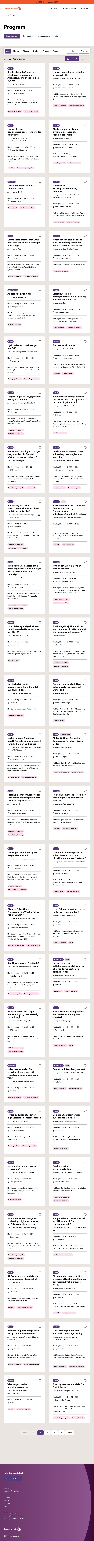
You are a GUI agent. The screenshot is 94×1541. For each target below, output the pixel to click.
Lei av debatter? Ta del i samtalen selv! (20, 187)
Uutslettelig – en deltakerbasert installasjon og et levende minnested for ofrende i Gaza (68, 967)
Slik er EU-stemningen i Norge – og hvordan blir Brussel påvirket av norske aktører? (23, 454)
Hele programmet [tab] (12, 36)
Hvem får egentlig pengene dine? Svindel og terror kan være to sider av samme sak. (68, 242)
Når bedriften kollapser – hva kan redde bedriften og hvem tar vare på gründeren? (68, 399)
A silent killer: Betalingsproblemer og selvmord (65, 188)
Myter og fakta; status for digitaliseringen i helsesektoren (24, 1116)
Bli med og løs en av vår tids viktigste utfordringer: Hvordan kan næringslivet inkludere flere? (70, 1280)
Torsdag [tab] (46, 51)
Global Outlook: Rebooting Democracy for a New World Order (68, 741)
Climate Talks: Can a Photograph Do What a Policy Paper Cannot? (23, 912)
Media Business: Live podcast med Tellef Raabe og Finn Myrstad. (68, 1014)
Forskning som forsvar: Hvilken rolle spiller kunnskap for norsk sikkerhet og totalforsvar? (23, 797)
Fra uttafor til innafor (64, 345)
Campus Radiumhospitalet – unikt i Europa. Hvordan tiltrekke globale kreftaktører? (69, 855)
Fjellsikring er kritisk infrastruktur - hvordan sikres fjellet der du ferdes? (23, 508)
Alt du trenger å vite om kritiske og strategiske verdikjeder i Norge (65, 132)
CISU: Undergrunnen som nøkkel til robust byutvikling (67, 1332)
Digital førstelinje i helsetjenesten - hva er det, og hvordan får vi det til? (69, 296)
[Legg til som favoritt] (40, 68)
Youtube (7, 1504)
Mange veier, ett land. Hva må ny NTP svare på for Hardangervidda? (69, 1221)
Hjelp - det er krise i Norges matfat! (22, 347)
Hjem (6, 15)
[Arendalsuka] (12, 8)
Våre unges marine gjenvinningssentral (17, 1386)
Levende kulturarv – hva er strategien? (21, 1167)
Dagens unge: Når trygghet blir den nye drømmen (24, 398)
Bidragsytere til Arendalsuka (14, 1519)
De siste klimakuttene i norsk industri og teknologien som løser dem (68, 454)
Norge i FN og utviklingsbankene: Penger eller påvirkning (24, 132)
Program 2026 (9, 1488)
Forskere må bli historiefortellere (62, 1167)
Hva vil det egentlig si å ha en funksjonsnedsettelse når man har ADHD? (23, 629)
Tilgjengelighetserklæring (13, 1516)
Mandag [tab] (16, 51)
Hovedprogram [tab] (27, 36)
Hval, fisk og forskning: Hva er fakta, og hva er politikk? (69, 910)
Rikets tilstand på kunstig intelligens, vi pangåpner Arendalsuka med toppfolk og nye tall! (23, 76)
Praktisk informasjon (11, 1491)
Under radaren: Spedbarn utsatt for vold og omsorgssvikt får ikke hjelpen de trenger (24, 741)
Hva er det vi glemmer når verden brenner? (67, 567)
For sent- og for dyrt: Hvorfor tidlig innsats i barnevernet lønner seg (69, 687)
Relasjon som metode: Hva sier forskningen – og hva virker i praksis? (69, 797)
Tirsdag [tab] (26, 51)
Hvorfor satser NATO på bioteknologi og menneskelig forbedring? (22, 1014)
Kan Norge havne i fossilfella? (23, 963)
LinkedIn (7, 1501)
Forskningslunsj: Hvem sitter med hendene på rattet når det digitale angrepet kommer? (69, 629)
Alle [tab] (7, 51)
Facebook (7, 1498)
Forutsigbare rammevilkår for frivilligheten (68, 1386)
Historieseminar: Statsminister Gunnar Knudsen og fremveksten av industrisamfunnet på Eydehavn (69, 509)
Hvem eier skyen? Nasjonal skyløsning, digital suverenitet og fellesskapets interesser (23, 1221)
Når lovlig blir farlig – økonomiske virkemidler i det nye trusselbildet (22, 687)
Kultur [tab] (56, 36)
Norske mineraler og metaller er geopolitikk (68, 73)
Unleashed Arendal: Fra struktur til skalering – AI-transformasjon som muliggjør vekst (23, 1073)
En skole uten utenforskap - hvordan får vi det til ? (67, 1116)
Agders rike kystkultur (19, 293)
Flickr (5, 1507)
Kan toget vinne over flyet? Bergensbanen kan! (22, 854)
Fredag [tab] (55, 51)
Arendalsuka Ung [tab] (44, 36)
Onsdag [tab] (35, 51)
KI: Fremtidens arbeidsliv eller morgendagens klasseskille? (23, 1277)
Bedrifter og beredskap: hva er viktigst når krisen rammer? (23, 1332)
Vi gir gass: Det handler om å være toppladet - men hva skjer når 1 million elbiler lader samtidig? (24, 570)
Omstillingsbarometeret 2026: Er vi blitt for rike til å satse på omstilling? (23, 242)
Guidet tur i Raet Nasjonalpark (69, 1069)
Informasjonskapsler (11, 1513)
